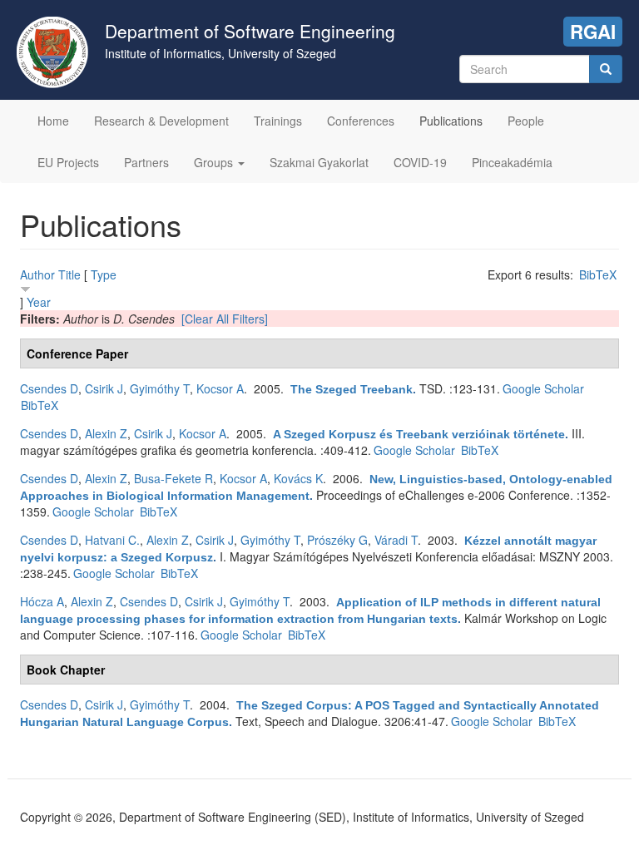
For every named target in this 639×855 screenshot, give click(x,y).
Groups (215, 162)
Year (39, 302)
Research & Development (161, 120)
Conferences (360, 120)
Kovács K (298, 478)
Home (53, 120)
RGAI (593, 31)
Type (103, 274)
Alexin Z (106, 433)
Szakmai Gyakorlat (319, 162)
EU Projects (68, 162)
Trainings (278, 120)
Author (37, 274)
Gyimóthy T (160, 388)
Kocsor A (220, 388)
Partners (146, 162)
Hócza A (42, 601)
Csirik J (104, 388)
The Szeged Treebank (351, 389)
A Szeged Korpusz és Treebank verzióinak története (419, 434)
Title (69, 274)
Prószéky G (337, 539)
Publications (451, 120)
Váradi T (396, 539)
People (526, 120)
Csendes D (49, 388)
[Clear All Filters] (224, 318)
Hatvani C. (112, 539)
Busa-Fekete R (173, 478)
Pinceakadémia (512, 162)
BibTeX (598, 274)
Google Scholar (543, 388)
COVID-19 (420, 162)
